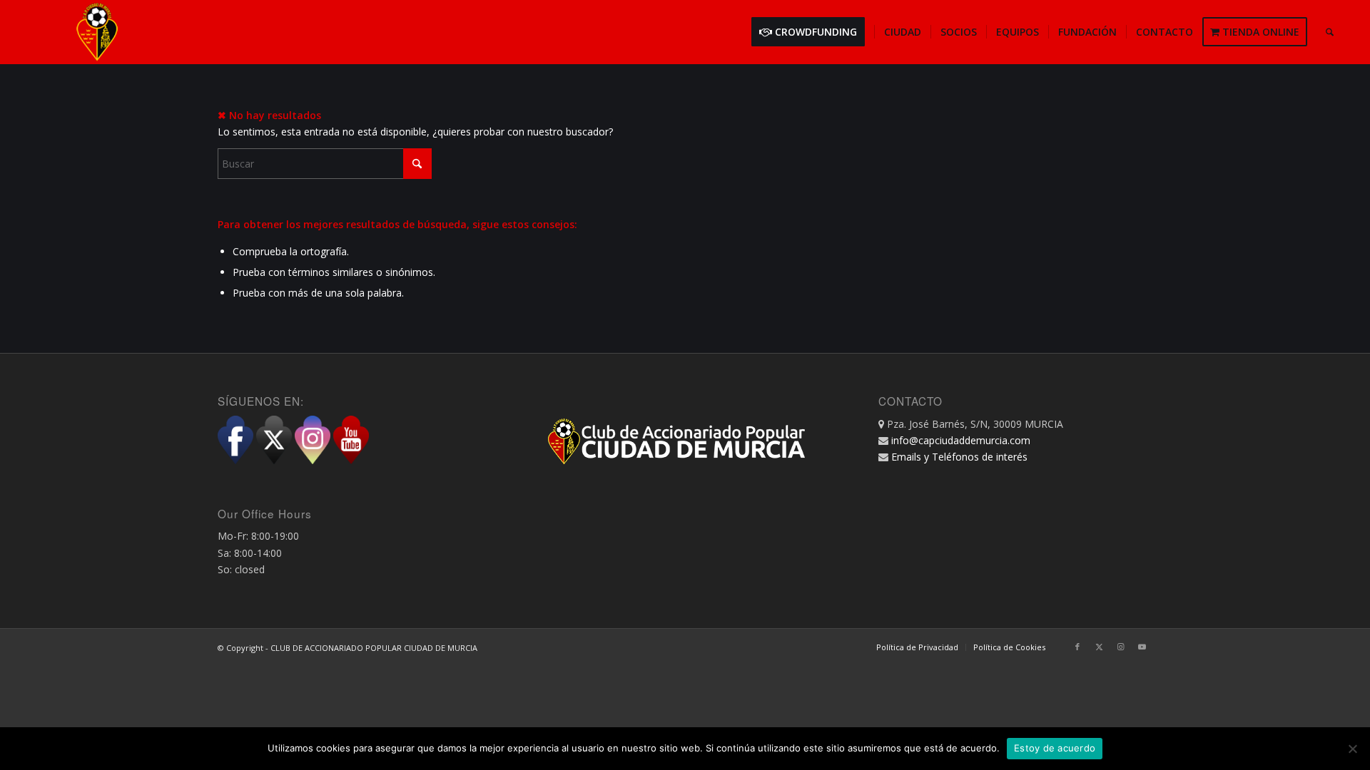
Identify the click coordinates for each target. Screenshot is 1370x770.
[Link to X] (1099, 646)
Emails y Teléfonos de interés (959, 456)
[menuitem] (812, 32)
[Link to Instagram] (1120, 646)
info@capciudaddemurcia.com (960, 440)
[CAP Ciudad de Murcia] (97, 32)
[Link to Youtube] (1141, 646)
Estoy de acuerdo (1054, 748)
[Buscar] (1329, 32)
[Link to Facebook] (1077, 646)
